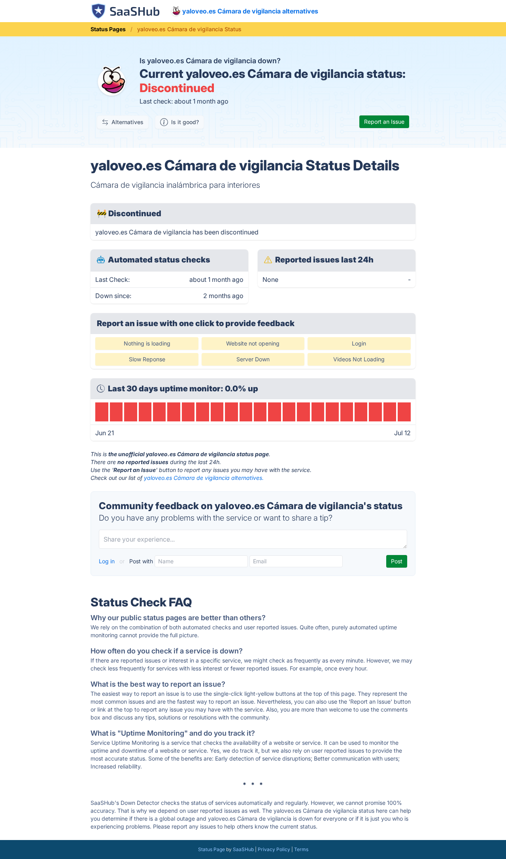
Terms (301, 849)
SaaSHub (243, 849)
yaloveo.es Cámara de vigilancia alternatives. (204, 477)
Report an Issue (384, 121)
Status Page (211, 849)
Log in (107, 561)
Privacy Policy (274, 849)
